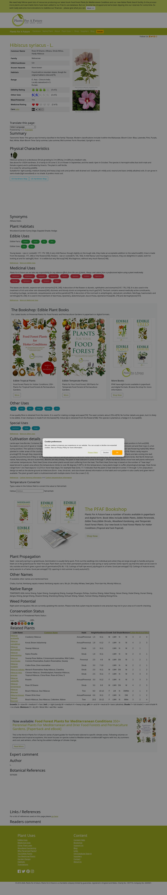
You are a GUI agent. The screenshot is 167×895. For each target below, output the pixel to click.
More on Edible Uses (27, 263)
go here (54, 816)
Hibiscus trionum (17, 695)
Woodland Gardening (27, 848)
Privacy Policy (93, 452)
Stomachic (46, 281)
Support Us (78, 845)
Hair (30, 408)
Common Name (51, 633)
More (17, 395)
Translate (29, 130)
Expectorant (98, 276)
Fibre (21, 408)
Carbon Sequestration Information (59, 477)
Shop (76, 31)
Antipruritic (42, 276)
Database (36, 31)
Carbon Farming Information (31, 477)
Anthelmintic (15, 276)
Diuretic (64, 276)
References (14, 263)
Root (52, 241)
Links (76, 851)
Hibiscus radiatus (18, 670)
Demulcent (54, 276)
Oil (44, 241)
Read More (19, 746)
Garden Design (24, 859)
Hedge (39, 408)
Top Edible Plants (25, 853)
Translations (23, 864)
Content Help (79, 840)
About (57, 31)
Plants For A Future (20, 31)
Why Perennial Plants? (27, 851)
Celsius (13, 491)
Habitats (21, 862)
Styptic (57, 281)
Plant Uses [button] (66, 31)
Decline (106, 452)
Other (146, 633)
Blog (92, 31)
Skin (37, 281)
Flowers (26, 241)
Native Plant (47, 31)
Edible (133, 633)
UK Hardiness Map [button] (19, 178)
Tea (32, 246)
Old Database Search (83, 853)
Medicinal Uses (24, 843)
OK (117, 452)
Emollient (86, 276)
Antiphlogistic (29, 276)
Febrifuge (14, 281)
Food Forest (15, 428)
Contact (77, 859)
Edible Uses (22, 840)
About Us (78, 862)
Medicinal (140, 633)
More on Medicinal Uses (29, 300)
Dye (13, 408)
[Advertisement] (146, 87)
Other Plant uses (25, 845)
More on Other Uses (27, 434)
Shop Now (117, 395)
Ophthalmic (26, 281)
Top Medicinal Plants (26, 856)
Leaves (35, 241)
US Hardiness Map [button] (39, 178)
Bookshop (78, 843)
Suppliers (85, 31)
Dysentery (75, 276)
